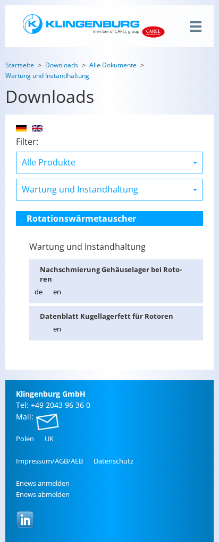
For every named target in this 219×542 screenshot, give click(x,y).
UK (49, 438)
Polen (25, 438)
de (39, 291)
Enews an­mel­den (43, 483)
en (57, 291)
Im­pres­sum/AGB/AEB (49, 461)
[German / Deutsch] (21, 128)
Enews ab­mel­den (43, 494)
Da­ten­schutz (113, 461)
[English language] (37, 128)
